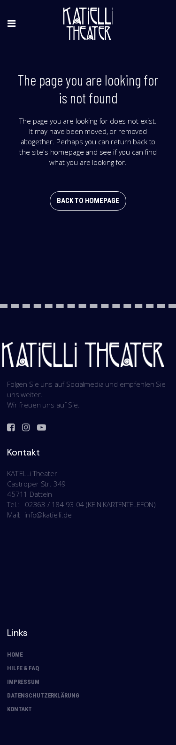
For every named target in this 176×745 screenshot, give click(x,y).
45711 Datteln (29, 494)
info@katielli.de (48, 514)
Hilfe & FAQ (23, 668)
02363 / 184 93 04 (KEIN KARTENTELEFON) (90, 504)
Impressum (23, 681)
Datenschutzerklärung (43, 695)
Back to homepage (88, 200)
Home (15, 654)
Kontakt (19, 709)
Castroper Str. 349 (36, 483)
